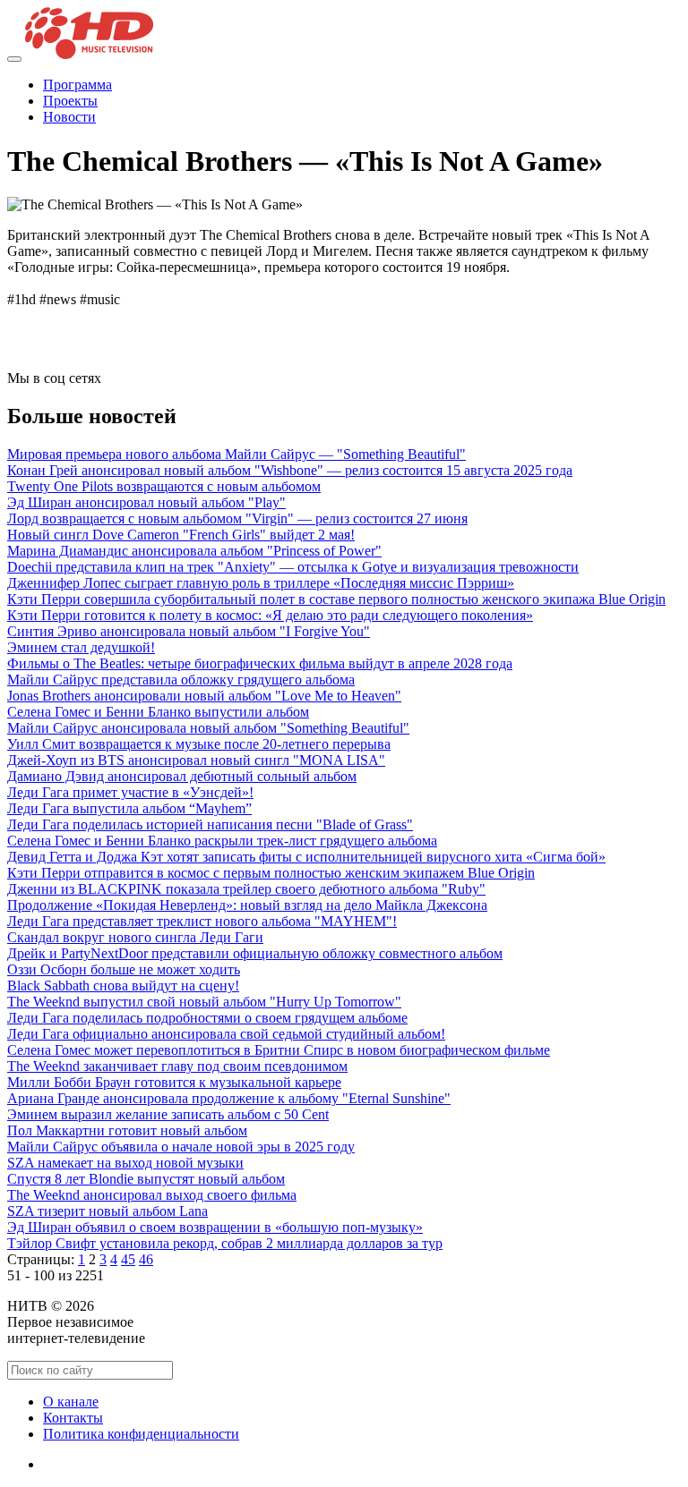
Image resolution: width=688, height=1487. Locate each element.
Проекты (70, 100)
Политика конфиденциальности (141, 1433)
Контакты (73, 1417)
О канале (71, 1401)
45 (128, 1259)
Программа (77, 84)
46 (146, 1259)
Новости (69, 116)
